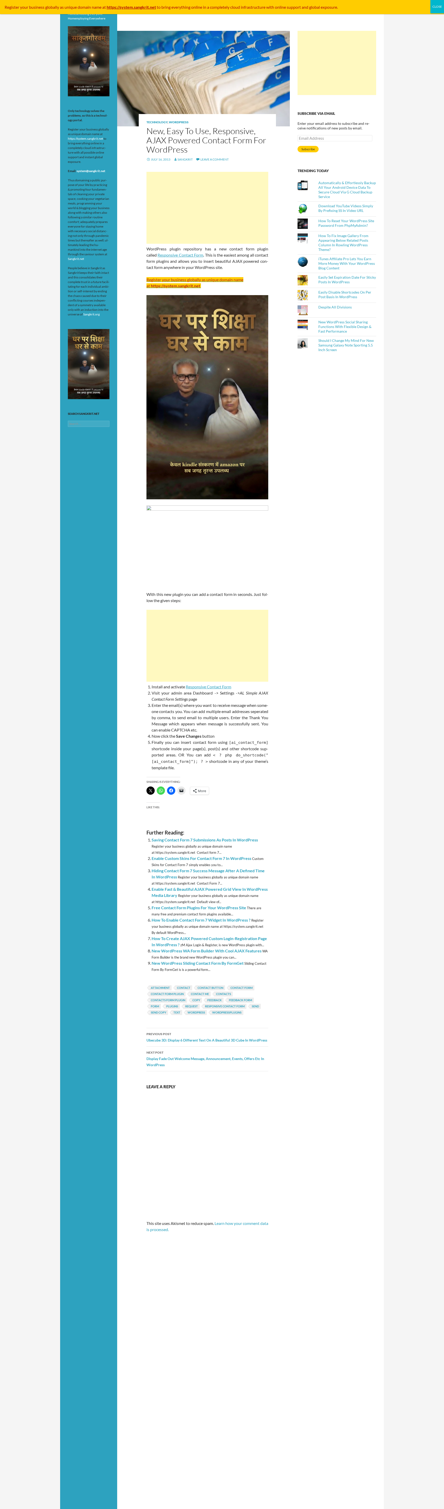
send (255, 1006)
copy (196, 1000)
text (176, 1012)
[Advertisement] (207, 208)
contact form (241, 987)
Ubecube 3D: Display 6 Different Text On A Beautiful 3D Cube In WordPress (206, 1037)
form (155, 1006)
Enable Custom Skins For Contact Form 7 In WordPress (201, 858)
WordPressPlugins (227, 1012)
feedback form (240, 1000)
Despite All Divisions (335, 307)
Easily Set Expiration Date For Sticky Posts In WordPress (347, 279)
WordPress (179, 122)
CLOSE (437, 6)
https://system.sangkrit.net (85, 138)
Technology (157, 122)
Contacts (223, 994)
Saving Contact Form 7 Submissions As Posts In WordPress (205, 839)
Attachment (160, 987)
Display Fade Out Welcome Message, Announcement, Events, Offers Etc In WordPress (205, 1059)
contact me (200, 994)
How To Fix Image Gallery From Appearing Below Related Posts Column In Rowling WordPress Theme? (343, 242)
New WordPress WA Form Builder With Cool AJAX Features (207, 950)
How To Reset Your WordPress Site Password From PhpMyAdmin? (346, 223)
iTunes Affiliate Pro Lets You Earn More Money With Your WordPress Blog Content (346, 263)
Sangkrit (185, 159)
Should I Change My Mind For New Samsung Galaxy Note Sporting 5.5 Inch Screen (346, 345)
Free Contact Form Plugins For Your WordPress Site (199, 907)
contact (183, 987)
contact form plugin (167, 994)
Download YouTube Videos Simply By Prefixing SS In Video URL (345, 208)
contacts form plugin (168, 1000)
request (191, 1006)
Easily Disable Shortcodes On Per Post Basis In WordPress (344, 294)
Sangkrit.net (76, 259)
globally (52, 7)
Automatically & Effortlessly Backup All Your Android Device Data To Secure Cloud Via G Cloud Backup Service (347, 190)
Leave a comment (214, 159)
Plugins (172, 1006)
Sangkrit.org (91, 314)
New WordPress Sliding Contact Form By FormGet (198, 963)
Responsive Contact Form (180, 254)
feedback (214, 1000)
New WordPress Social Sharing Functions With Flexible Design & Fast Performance (345, 326)
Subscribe (308, 149)
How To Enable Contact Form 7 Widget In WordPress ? (201, 919)
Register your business (25, 7)
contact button (210, 987)
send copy (158, 1012)
